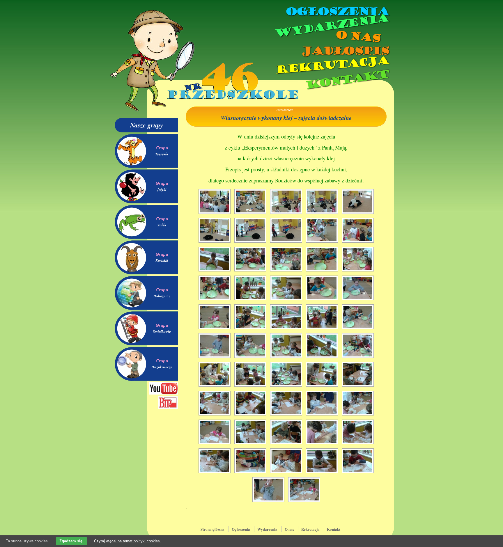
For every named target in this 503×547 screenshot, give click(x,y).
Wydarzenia (331, 26)
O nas (357, 36)
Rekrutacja (331, 65)
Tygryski (161, 154)
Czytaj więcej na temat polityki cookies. (127, 541)
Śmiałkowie (162, 331)
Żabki (161, 225)
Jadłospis (344, 51)
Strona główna (212, 529)
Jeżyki (162, 189)
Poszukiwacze (161, 367)
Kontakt (347, 80)
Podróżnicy (161, 296)
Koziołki (161, 260)
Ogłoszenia (336, 11)
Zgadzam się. (71, 541)
